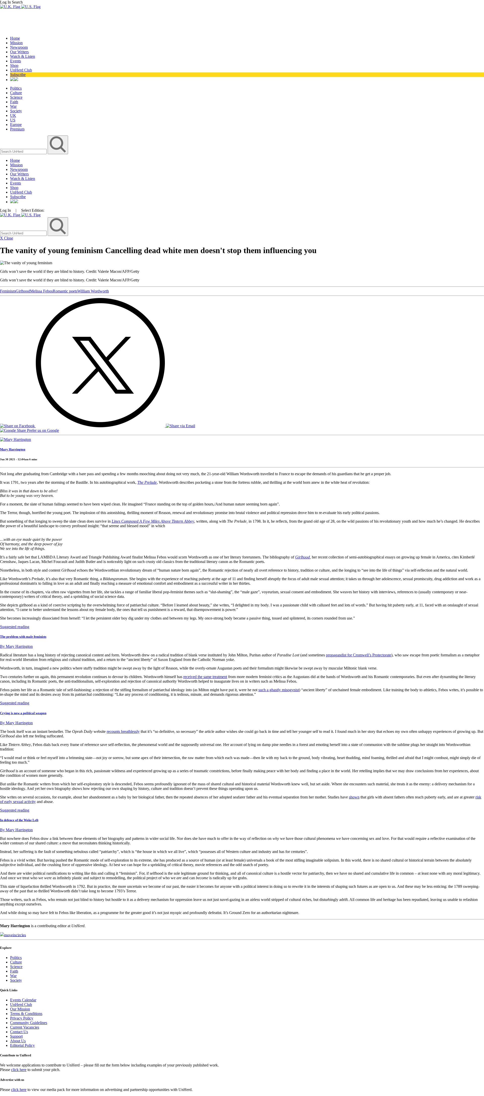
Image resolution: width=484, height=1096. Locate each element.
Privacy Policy (21, 1018)
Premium (17, 129)
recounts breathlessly (123, 731)
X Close (6, 238)
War (13, 106)
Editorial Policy (22, 1045)
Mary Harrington (12, 449)
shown (354, 797)
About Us (18, 1041)
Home (15, 38)
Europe (16, 124)
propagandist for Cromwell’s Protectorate (358, 655)
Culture (16, 93)
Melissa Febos (41, 291)
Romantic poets (65, 291)
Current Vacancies (24, 1027)
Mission (16, 43)
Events (15, 61)
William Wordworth (93, 291)
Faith (14, 102)
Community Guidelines (28, 1023)
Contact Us (19, 1032)
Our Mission (20, 1009)
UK (13, 115)
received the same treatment (205, 677)
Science (16, 97)
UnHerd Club (21, 70)
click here (18, 1069)
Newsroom (19, 47)
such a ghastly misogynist (278, 690)
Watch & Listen (22, 56)
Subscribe (18, 74)
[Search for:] (24, 151)
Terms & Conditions (26, 1013)
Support (16, 1036)
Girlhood (23, 291)
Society (16, 111)
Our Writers (19, 52)
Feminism (8, 291)
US (12, 120)
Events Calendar (23, 1000)
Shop (14, 65)
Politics (16, 88)
